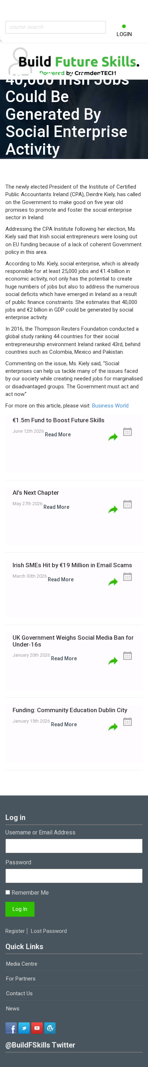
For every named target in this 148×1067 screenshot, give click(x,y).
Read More (58, 434)
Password (18, 862)
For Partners (21, 978)
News (12, 1008)
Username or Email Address (40, 832)
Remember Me (29, 892)
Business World (110, 405)
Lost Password (49, 931)
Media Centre (21, 964)
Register (15, 931)
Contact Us (19, 993)
